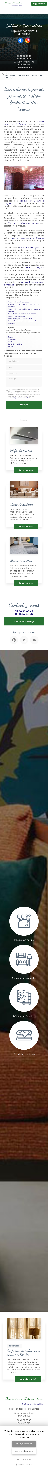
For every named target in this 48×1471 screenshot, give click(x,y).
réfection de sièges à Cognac (23, 223)
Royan (10, 342)
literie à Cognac (34, 267)
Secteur (13, 73)
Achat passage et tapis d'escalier (20, 318)
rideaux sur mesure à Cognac (24, 202)
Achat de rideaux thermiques (18, 302)
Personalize (25, 1459)
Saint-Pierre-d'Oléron (15, 344)
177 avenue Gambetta (24, 63)
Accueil (4, 73)
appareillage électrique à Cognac (24, 283)
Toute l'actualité (28, 1379)
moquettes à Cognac (29, 247)
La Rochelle (12, 339)
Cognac (21, 73)
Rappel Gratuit (39, 4)
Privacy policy (25, 1464)
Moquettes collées (21, 561)
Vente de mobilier (21, 504)
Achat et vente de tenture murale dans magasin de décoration (22, 315)
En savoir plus (26, 470)
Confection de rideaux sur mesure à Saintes (24, 1353)
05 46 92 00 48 (24, 56)
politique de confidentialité (20, 398)
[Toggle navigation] (3, 11)
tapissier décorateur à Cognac (24, 122)
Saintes (10, 346)
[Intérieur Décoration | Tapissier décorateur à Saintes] (12, 3)
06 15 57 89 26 (24, 58)
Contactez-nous (24, 67)
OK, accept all (25, 1443)
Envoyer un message (24, 621)
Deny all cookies (25, 1451)
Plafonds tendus (21, 450)
